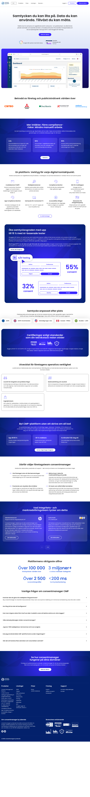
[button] (47, 547)
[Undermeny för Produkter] (23, 3)
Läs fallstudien (11, 537)
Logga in (64, 3)
